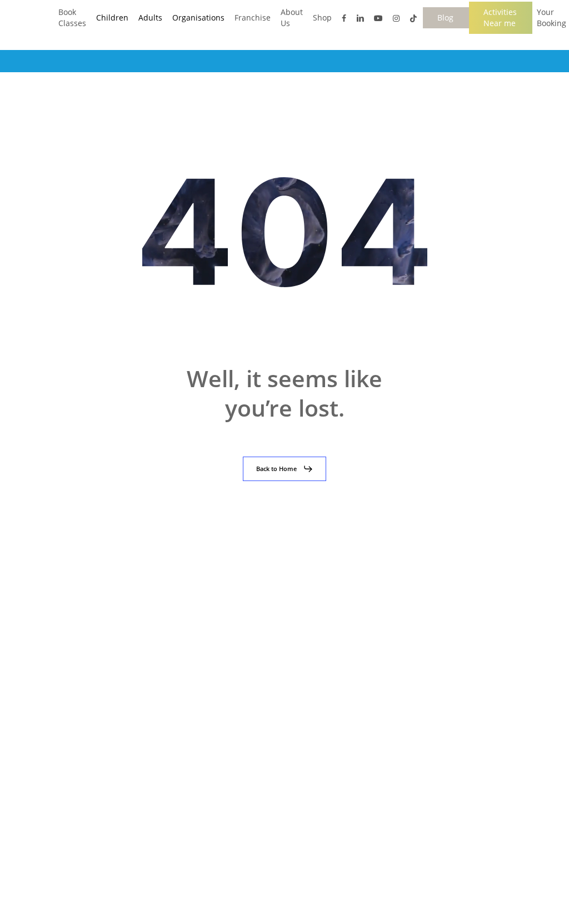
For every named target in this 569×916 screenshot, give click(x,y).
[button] (284, 468)
